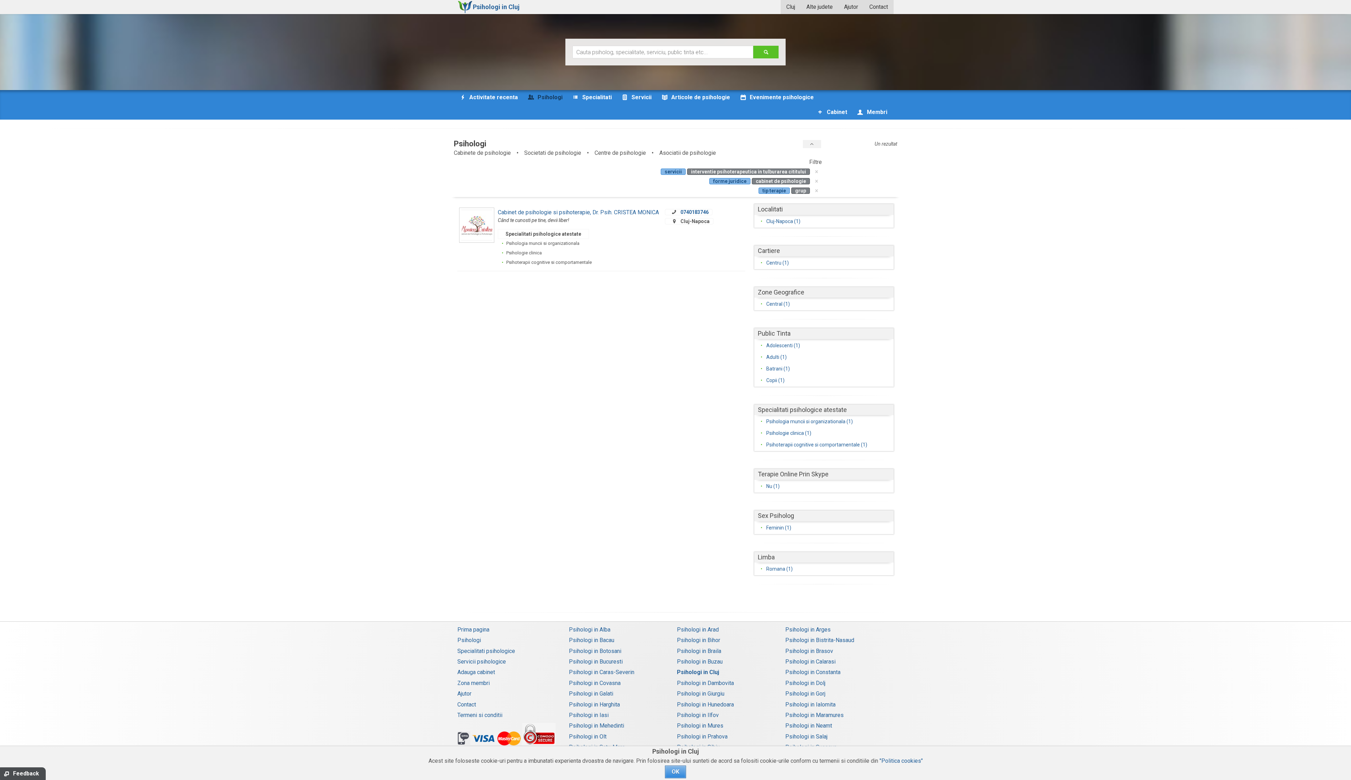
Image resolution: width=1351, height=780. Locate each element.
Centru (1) (777, 263)
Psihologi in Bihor (698, 640)
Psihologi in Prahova (702, 736)
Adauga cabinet (476, 672)
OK (675, 771)
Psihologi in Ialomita (810, 704)
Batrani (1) (778, 369)
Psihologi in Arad (698, 629)
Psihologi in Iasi (589, 715)
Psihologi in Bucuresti (596, 661)
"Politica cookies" (901, 760)
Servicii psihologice (481, 661)
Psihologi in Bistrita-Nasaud (819, 640)
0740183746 (694, 212)
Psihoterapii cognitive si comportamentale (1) (816, 445)
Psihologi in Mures (700, 725)
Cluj (790, 7)
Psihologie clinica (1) (788, 433)
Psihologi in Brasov (809, 651)
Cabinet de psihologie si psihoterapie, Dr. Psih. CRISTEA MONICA (578, 212)
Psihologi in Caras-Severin (601, 672)
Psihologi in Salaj (806, 736)
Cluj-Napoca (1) (783, 221)
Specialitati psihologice (486, 651)
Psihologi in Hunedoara (705, 704)
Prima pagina (473, 629)
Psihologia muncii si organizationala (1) (809, 421)
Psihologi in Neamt (808, 725)
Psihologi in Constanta (813, 672)
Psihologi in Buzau (700, 661)
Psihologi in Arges (808, 629)
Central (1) (778, 304)
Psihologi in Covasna (595, 683)
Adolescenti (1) (783, 345)
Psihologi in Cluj (698, 672)
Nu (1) (773, 486)
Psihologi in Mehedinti (596, 725)
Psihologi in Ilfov (698, 715)
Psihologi (469, 640)
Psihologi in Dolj (805, 683)
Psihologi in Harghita (594, 704)
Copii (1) (775, 380)
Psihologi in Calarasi (810, 661)
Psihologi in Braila (699, 651)
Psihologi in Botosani (595, 651)
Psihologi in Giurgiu (700, 693)
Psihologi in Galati (591, 693)
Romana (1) (779, 569)
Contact (878, 7)
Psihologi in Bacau (591, 640)
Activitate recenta (493, 97)
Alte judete (819, 7)
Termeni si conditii (479, 715)
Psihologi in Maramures (814, 715)
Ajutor (851, 7)
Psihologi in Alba (589, 629)
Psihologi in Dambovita (705, 683)
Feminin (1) (778, 528)
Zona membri (473, 683)
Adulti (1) (776, 357)
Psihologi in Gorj (805, 693)
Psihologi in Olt (588, 736)
